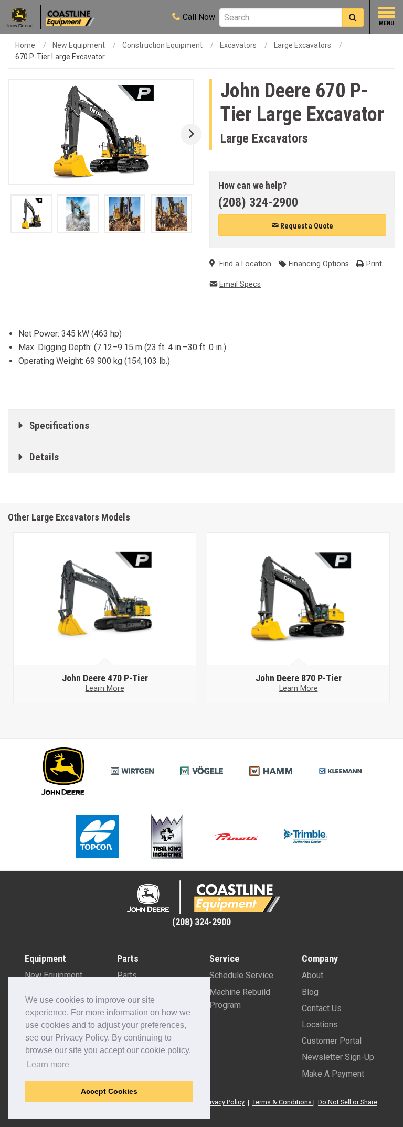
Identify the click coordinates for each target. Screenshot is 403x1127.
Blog (310, 992)
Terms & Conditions (282, 1102)
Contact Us (322, 1008)
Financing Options (319, 263)
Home (25, 45)
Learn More (105, 688)
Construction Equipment (162, 45)
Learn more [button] (48, 1064)
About (312, 975)
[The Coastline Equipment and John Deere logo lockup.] (201, 897)
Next (187, 134)
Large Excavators (302, 45)
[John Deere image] (105, 599)
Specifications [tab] (59, 425)
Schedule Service (241, 975)
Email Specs (240, 284)
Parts (127, 975)
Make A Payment (333, 1074)
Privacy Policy (224, 1102)
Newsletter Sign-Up (338, 1057)
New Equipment (78, 45)
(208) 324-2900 (258, 202)
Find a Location (245, 263)
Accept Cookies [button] (109, 1091)
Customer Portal (332, 1041)
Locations (320, 1025)
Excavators (238, 45)
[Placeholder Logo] (23, 17)
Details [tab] (44, 457)
